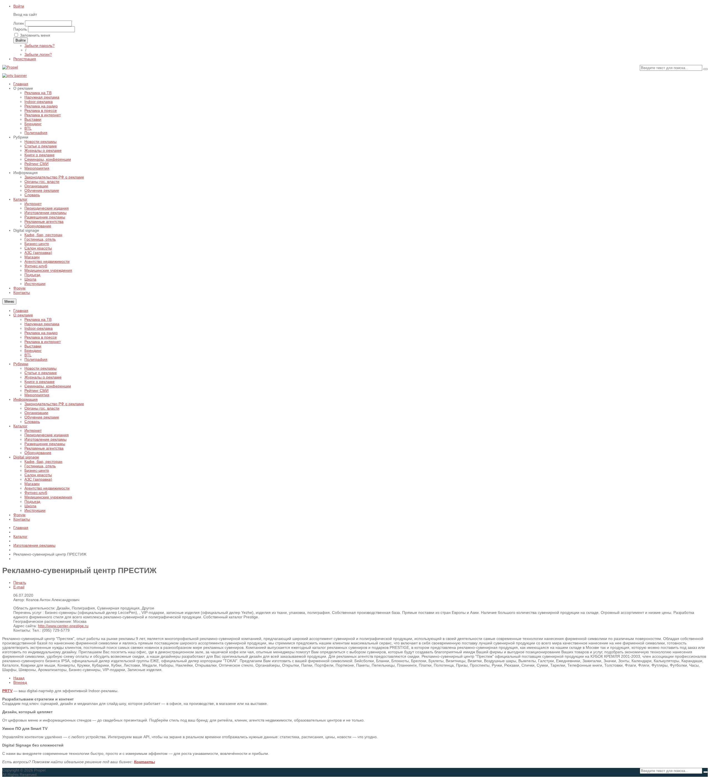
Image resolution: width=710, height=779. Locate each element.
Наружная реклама (41, 324)
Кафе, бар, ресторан (43, 461)
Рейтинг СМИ (36, 390)
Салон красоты (38, 475)
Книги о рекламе (39, 381)
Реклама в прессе (40, 337)
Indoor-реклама (38, 328)
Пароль (20, 29)
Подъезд (32, 501)
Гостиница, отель (40, 466)
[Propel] (10, 67)
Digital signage (26, 457)
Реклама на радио (41, 333)
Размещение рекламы (44, 444)
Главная (20, 310)
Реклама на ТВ (38, 319)
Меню (9, 301)
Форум (19, 515)
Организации (36, 412)
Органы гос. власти (41, 408)
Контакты (21, 519)
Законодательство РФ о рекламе (54, 404)
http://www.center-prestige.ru (63, 626)
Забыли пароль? (39, 45)
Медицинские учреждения (48, 497)
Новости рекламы (40, 368)
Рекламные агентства (44, 448)
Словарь (32, 421)
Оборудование (37, 452)
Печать (19, 582)
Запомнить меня (35, 35)
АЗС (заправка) (38, 479)
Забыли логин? (38, 54)
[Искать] (705, 69)
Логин (18, 23)
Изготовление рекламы (45, 439)
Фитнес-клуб (35, 492)
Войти (18, 6)
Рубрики (20, 364)
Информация (25, 399)
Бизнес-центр (36, 470)
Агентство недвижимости (47, 488)
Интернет (33, 430)
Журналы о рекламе (43, 377)
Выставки (32, 346)
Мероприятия (36, 395)
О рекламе (23, 315)
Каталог (20, 426)
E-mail (18, 587)
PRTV (7, 691)
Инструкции (34, 510)
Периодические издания (46, 435)
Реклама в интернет (42, 341)
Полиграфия (35, 359)
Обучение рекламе (41, 417)
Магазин (32, 483)
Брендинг (33, 350)
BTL (28, 355)
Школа (30, 506)
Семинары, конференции (47, 386)
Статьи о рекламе (40, 372)
